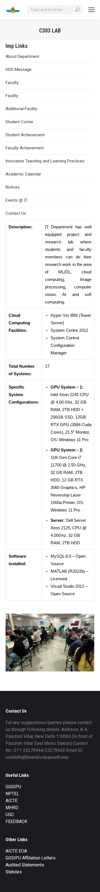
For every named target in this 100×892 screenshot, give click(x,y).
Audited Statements (25, 865)
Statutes (14, 871)
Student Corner (19, 121)
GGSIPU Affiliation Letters (31, 858)
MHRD (12, 807)
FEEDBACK (16, 821)
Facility (12, 95)
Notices (13, 187)
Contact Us (16, 213)
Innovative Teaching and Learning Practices (45, 161)
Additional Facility (21, 108)
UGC (10, 814)
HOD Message (18, 69)
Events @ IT (17, 200)
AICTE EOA (16, 851)
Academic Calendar (23, 174)
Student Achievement (25, 134)
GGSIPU (13, 786)
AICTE (12, 800)
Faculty (12, 82)
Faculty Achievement (25, 147)
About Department (22, 56)
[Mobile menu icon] (91, 10)
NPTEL (12, 793)
